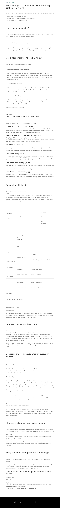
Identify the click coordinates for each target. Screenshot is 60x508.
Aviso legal (19, 502)
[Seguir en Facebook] (44, 505)
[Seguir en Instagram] (48, 505)
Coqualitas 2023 (10, 502)
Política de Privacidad (29, 502)
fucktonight (44, 452)
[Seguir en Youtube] (52, 505)
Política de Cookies (41, 502)
